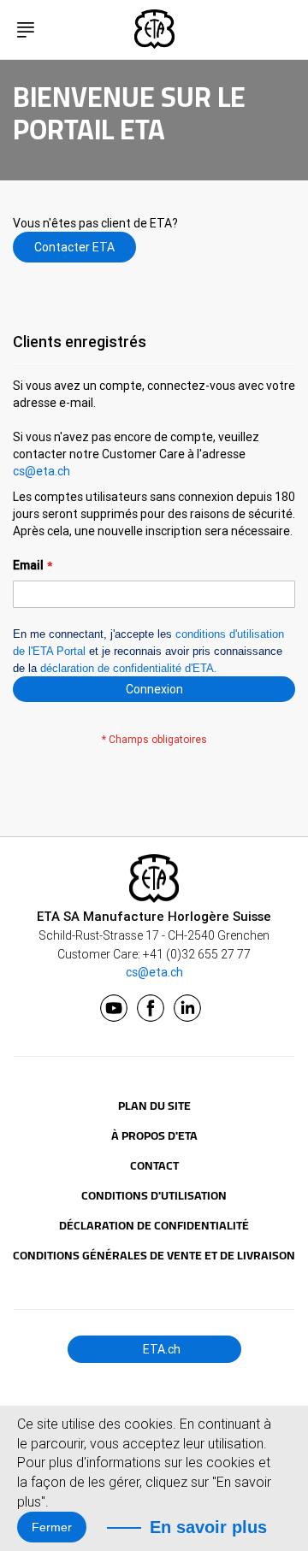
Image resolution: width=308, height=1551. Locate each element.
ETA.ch (160, 1349)
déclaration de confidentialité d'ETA (127, 668)
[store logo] (154, 29)
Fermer (52, 1527)
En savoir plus (208, 1527)
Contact (154, 1165)
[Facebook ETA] (150, 1008)
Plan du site (154, 1105)
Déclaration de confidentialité (154, 1225)
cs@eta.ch (41, 471)
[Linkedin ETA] (187, 1008)
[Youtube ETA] (113, 1008)
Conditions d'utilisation (154, 1195)
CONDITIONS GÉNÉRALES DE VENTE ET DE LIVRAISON (154, 1255)
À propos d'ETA (154, 1135)
